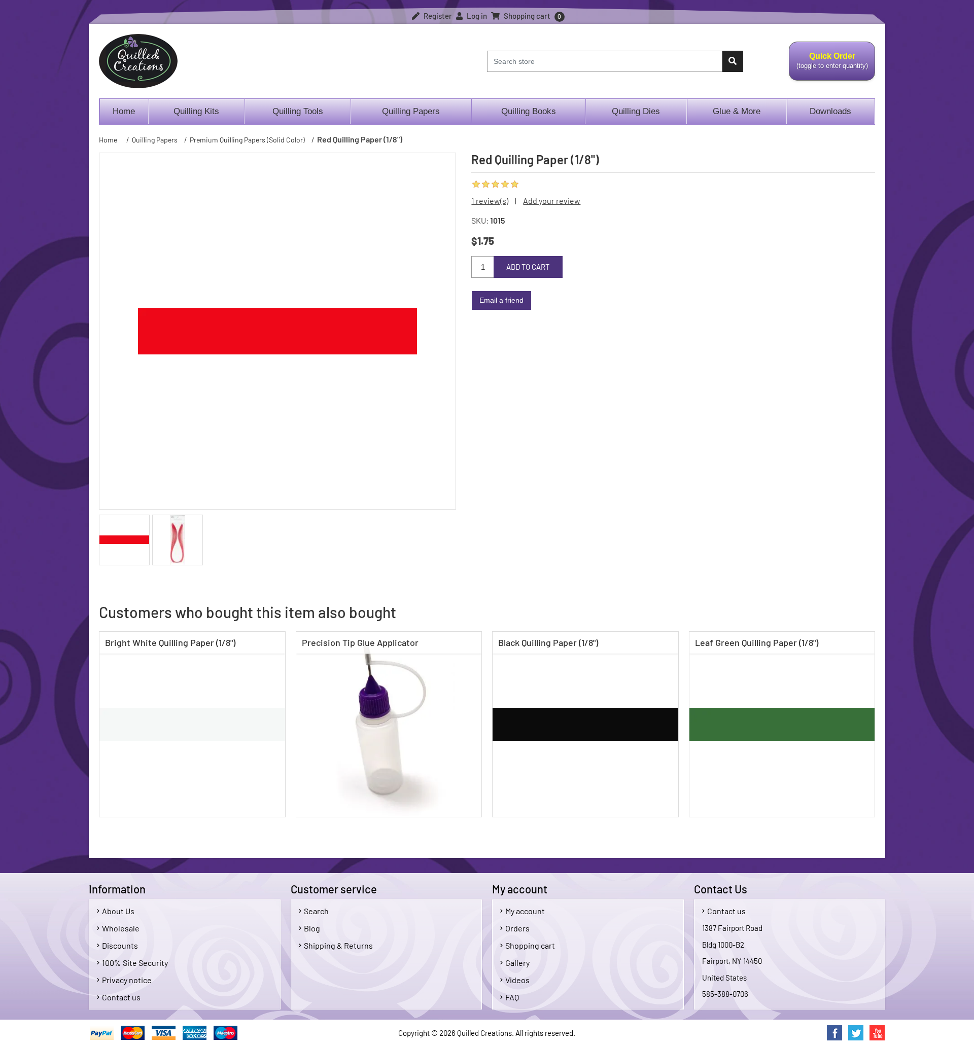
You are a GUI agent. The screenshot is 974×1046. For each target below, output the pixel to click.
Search (316, 911)
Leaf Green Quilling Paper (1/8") (756, 642)
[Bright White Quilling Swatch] (192, 724)
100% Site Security (135, 962)
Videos (517, 980)
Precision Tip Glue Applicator (360, 642)
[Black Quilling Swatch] (585, 724)
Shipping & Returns (338, 945)
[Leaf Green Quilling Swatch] (782, 724)
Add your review (551, 200)
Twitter (856, 1033)
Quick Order (828, 66)
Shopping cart (530, 945)
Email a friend (501, 300)
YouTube (877, 1033)
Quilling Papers (411, 111)
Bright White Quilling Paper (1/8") (170, 642)
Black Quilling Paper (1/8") (548, 642)
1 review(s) (489, 200)
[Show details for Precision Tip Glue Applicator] (389, 724)
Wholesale (121, 928)
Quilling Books (528, 111)
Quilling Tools (297, 111)
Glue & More (736, 111)
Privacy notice (127, 980)
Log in (476, 15)
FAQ (512, 997)
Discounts (120, 945)
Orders (517, 928)
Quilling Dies (636, 111)
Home (124, 111)
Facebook (834, 1033)
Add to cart (528, 266)
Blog (312, 928)
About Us (118, 911)
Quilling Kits (196, 111)
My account (525, 911)
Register (437, 15)
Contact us (121, 997)
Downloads (830, 111)
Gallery (517, 962)
